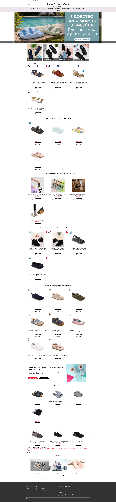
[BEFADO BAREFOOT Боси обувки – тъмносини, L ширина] (37, 297)
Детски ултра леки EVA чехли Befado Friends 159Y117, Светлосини (58, 139)
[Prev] (1, 27)
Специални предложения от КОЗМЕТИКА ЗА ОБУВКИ (58, 173)
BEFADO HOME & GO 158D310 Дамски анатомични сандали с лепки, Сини (37, 83)
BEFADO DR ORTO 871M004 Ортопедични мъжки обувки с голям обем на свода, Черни (37, 442)
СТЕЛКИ (83, 8)
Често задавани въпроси (45, 490)
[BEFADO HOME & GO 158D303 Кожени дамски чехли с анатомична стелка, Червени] (58, 73)
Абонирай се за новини (31, 451)
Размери (35, 490)
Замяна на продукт (45, 488)
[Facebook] (86, 0)
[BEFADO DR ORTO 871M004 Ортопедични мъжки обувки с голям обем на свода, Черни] (37, 435)
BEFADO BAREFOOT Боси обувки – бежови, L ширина (58, 305)
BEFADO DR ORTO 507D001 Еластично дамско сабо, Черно (58, 442)
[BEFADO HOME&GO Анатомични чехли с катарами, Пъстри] (78, 130)
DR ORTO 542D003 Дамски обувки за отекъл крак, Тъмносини (37, 275)
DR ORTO (44, 8)
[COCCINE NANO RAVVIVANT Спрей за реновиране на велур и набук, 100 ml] (58, 185)
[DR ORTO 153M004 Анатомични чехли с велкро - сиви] (37, 130)
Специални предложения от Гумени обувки (58, 118)
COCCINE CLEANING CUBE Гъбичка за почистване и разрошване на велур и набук (78, 195)
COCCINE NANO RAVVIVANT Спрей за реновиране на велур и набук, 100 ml (58, 195)
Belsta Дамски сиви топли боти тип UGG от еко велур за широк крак (78, 401)
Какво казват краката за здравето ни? (76, 476)
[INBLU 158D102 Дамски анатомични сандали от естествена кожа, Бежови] (78, 73)
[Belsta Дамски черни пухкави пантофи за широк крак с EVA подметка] (37, 412)
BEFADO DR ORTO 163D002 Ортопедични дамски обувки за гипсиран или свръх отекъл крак (37, 249)
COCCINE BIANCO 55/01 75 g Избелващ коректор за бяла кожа (37, 195)
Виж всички (28, 452)
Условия (35, 488)
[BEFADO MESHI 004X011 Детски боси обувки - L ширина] (37, 321)
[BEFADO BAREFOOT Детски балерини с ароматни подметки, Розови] (78, 321)
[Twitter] (88, 0)
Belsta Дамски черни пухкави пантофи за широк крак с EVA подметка (37, 419)
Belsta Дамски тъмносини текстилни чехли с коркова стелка (37, 401)
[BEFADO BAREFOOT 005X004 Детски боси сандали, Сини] (58, 321)
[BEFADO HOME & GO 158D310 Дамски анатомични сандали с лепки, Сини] (37, 73)
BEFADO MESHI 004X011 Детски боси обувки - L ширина (37, 331)
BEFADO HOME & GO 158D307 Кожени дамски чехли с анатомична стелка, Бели (37, 109)
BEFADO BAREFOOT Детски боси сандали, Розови (58, 355)
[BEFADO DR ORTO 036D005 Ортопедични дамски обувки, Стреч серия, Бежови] (78, 435)
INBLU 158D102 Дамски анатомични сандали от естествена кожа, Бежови (78, 83)
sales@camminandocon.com (66, 486)
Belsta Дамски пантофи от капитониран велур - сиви (58, 401)
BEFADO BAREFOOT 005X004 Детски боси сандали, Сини (58, 331)
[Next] (114, 27)
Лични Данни (36, 486)
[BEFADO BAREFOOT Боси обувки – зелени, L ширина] (78, 297)
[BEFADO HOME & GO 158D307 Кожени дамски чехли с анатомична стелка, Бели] (37, 99)
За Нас (27, 486)
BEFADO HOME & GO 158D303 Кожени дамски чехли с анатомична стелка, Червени (58, 83)
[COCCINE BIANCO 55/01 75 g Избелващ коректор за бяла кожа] (37, 185)
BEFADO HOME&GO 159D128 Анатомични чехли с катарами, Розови (37, 164)
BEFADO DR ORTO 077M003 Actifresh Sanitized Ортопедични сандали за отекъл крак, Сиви (79, 249)
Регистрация (28, 490)
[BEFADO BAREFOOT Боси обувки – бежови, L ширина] (58, 297)
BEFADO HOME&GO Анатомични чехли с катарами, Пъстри (78, 139)
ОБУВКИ (38, 8)
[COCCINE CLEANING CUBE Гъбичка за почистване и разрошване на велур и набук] (78, 185)
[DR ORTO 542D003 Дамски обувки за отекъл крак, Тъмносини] (37, 265)
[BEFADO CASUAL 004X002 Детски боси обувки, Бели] (37, 346)
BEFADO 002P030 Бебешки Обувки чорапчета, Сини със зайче (45, 368)
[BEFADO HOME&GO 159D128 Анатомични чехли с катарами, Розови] (37, 155)
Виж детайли (37, 87)
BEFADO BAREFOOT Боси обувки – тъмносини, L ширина (37, 306)
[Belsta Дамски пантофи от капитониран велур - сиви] (58, 394)
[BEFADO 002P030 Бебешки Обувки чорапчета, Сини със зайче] (76, 373)
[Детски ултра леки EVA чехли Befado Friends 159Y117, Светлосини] (58, 130)
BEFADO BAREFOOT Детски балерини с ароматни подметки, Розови (78, 331)
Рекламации (28, 488)
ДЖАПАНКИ (57, 8)
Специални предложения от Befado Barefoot (58, 285)
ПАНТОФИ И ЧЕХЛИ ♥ (66, 8)
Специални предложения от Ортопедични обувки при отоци (58, 228)
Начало (32, 8)
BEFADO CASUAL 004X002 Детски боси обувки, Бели (37, 355)
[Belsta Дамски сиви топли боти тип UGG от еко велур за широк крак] (78, 394)
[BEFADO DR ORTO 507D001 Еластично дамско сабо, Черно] (58, 435)
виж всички (58, 119)
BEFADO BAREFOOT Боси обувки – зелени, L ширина (78, 305)
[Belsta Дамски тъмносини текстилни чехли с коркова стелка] (37, 394)
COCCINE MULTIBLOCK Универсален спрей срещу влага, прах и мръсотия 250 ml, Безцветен (37, 220)
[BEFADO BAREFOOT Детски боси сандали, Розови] (58, 346)
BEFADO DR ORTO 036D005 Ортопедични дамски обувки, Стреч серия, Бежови (78, 442)
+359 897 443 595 (35, 0)
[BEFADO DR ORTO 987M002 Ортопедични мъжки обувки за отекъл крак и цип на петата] (58, 239)
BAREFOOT (50, 8)
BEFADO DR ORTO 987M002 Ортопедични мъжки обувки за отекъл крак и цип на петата (58, 249)
